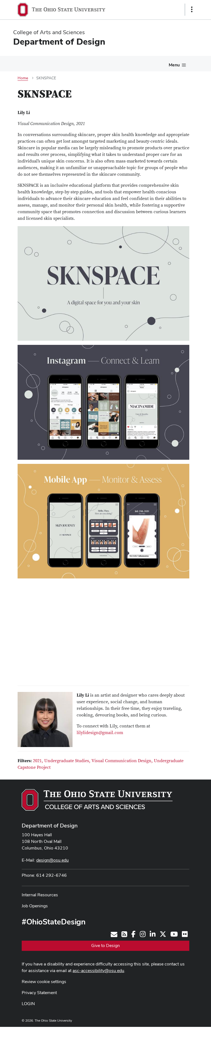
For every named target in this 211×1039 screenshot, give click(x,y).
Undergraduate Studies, (67, 761)
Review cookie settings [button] (44, 981)
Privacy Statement (39, 992)
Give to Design (105, 945)
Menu (174, 65)
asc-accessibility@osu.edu (98, 970)
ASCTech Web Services (172, 1031)
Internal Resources (40, 895)
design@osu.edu (52, 860)
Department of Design (50, 825)
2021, (38, 761)
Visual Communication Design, (122, 761)
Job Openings (35, 906)
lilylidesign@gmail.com (100, 732)
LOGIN (28, 1003)
